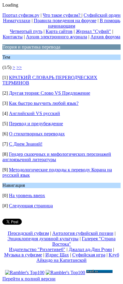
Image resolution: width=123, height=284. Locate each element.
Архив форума (105, 36)
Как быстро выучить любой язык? (44, 103)
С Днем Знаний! (25, 143)
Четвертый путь (26, 31)
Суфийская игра (88, 254)
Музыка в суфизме (23, 254)
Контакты (13, 36)
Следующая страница (31, 205)
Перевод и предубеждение (36, 123)
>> (19, 67)
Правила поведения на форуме (65, 20)
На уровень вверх (27, 195)
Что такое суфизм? (62, 15)
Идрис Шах (57, 254)
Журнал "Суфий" (93, 31)
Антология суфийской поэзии (82, 233)
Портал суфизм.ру (20, 15)
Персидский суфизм (28, 233)
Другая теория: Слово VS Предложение (49, 93)
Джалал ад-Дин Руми (90, 249)
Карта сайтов (59, 31)
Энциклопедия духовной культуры (43, 238)
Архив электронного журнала (56, 36)
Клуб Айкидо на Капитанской (77, 257)
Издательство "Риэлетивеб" (37, 249)
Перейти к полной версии (29, 278)
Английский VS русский (34, 113)
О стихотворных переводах (37, 133)
